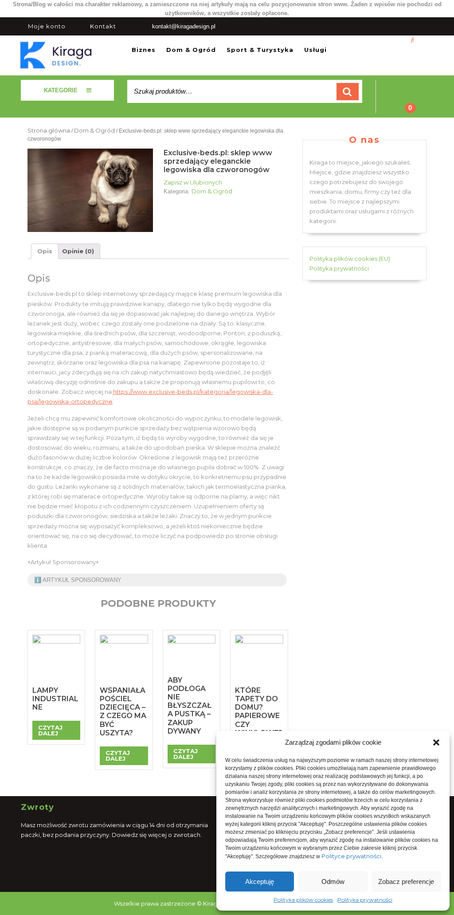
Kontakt (103, 26)
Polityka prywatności (364, 899)
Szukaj (348, 92)
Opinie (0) (78, 251)
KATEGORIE (61, 90)
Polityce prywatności (351, 856)
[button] (436, 742)
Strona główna (48, 130)
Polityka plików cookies (303, 899)
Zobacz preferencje (406, 881)
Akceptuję (259, 881)
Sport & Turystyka (260, 49)
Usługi (315, 49)
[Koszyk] (404, 102)
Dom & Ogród (191, 49)
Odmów (332, 881)
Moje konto (47, 26)
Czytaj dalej (50, 730)
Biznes (144, 49)
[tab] (45, 251)
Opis (44, 251)
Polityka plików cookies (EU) (349, 258)
